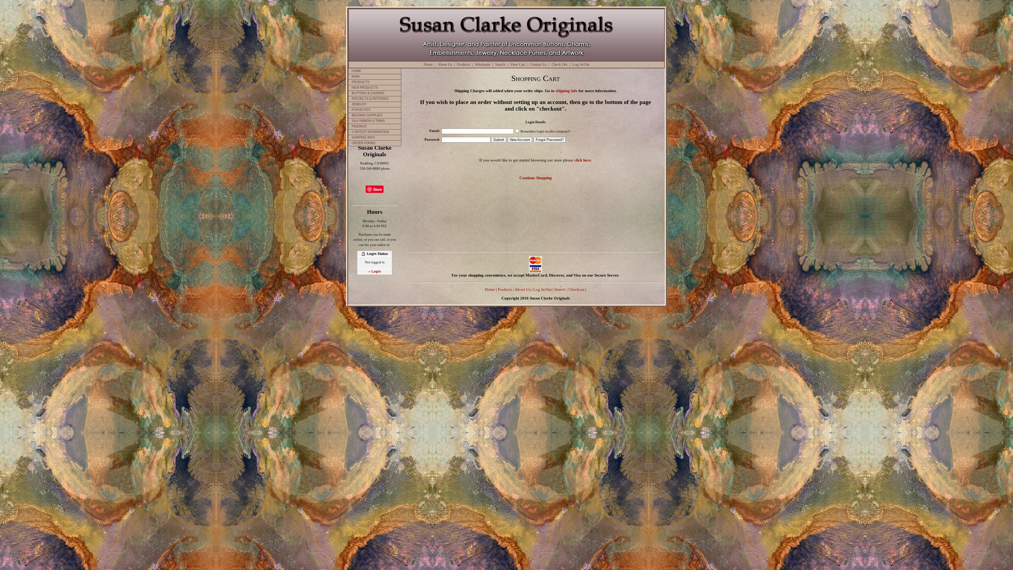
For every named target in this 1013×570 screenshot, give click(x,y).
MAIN (356, 76)
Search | (560, 289)
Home (428, 64)
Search (500, 64)
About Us (445, 64)
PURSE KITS (361, 110)
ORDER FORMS (363, 143)
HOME (356, 71)
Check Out (559, 64)
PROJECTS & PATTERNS (370, 99)
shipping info (566, 90)
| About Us (522, 289)
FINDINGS (359, 126)
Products (463, 64)
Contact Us (538, 64)
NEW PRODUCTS (365, 87)
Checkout (576, 289)
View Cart (517, 64)
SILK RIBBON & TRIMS (368, 121)
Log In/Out (580, 64)
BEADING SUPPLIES (367, 115)
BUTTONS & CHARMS (368, 93)
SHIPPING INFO (363, 137)
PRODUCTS (361, 82)
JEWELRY (359, 104)
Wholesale (482, 64)
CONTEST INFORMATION (370, 132)
